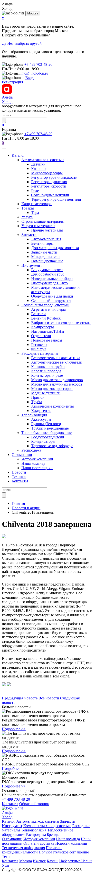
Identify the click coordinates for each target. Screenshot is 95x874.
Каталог (18, 155)
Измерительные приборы (52, 279)
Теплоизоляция (34, 415)
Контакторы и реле (47, 375)
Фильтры (38, 349)
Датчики (38, 164)
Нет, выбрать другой (24, 43)
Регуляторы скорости (48, 186)
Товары (27, 208)
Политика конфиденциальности (32, 850)
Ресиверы (39, 345)
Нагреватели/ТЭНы (47, 331)
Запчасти (29, 234)
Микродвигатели (45, 256)
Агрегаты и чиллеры (48, 309)
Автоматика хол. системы (42, 160)
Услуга (27, 217)
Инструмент (31, 265)
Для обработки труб (47, 274)
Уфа (5, 865)
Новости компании (71, 843)
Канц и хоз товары (36, 204)
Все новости (48, 698)
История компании (37, 459)
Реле (35, 190)
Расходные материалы (39, 353)
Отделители (41, 336)
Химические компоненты (52, 406)
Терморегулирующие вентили (56, 199)
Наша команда (33, 463)
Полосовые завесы (46, 340)
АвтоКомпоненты (46, 239)
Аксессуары (41, 419)
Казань (52, 861)
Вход (29, 78)
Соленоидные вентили (50, 195)
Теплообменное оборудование (46, 433)
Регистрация (12, 82)
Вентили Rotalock (46, 318)
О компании (22, 455)
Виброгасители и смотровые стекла (61, 323)
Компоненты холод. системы (45, 305)
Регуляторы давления (49, 182)
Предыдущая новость (20, 698)
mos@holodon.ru (34, 73)
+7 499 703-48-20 (38, 64)
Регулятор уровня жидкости (54, 177)
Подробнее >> (14, 729)
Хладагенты (41, 411)
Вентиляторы (42, 243)
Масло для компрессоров (52, 389)
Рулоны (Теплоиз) (46, 424)
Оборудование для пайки (52, 296)
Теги (6, 856)
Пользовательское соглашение (64, 852)
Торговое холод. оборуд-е (52, 446)
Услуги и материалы (38, 226)
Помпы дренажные (47, 261)
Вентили (38, 314)
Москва (32, 13)
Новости (19, 472)
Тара (35, 212)
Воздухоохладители (47, 437)
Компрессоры (42, 327)
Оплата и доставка (38, 843)
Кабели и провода (46, 371)
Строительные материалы (43, 221)
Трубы (36, 402)
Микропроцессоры (47, 173)
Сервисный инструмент (51, 301)
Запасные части (44, 252)
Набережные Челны (75, 861)
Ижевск (39, 861)
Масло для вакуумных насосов (56, 384)
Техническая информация (23, 848)
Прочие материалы (47, 230)
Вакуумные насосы (47, 270)
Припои (38, 397)
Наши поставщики (37, 468)
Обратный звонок (34, 804)
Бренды (53, 834)
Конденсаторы (43, 441)
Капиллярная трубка (48, 367)
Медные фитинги (45, 393)
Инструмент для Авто (49, 283)
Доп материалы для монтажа (55, 248)
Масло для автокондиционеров (57, 380)
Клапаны (38, 168)
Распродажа (31, 450)
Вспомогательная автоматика (55, 358)
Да (4, 43)
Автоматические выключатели (56, 362)
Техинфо (19, 477)
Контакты (20, 481)
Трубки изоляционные (50, 428)
